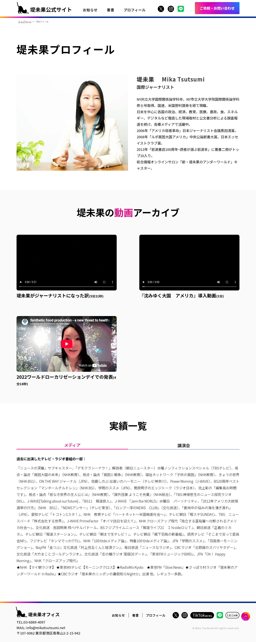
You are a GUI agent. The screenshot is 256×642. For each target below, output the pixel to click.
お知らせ (90, 9)
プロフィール (135, 9)
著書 (110, 9)
